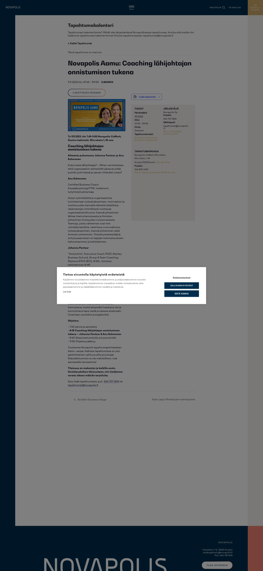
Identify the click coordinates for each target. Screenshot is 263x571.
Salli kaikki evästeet (181, 286)
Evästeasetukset (182, 277)
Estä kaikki (182, 293)
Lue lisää (67, 291)
